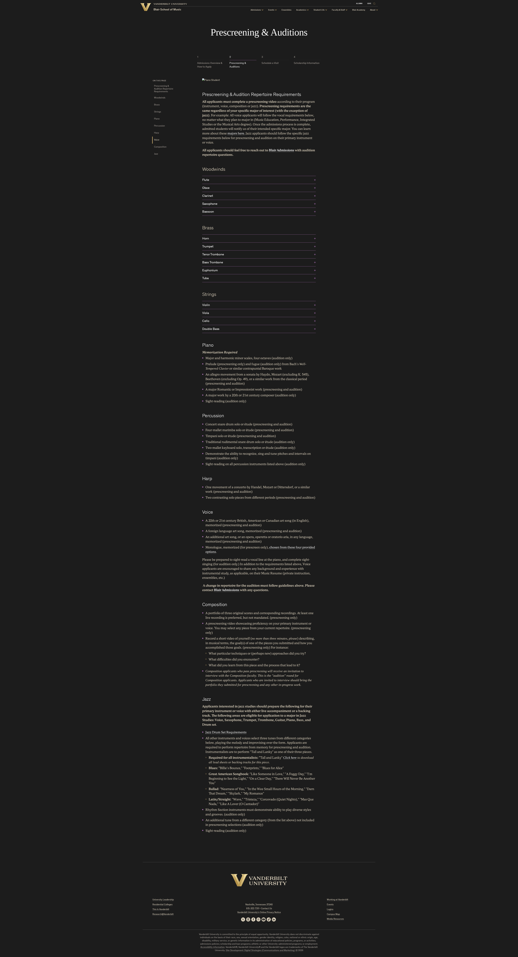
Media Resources (335, 919)
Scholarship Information (306, 63)
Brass (157, 105)
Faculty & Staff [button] (338, 10)
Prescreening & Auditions (237, 65)
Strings (157, 112)
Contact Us (266, 908)
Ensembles (286, 10)
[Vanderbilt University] (259, 880)
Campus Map (333, 914)
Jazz (156, 154)
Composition (160, 147)
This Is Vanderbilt (160, 909)
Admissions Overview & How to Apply (209, 65)
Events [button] (271, 10)
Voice (156, 140)
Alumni (359, 4)
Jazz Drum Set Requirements (225, 732)
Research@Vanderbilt (163, 914)
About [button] (372, 10)
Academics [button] (301, 10)
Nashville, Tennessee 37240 (259, 905)
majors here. (236, 133)
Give (369, 4)
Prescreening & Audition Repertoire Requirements (163, 89)
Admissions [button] (256, 10)
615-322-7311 (252, 908)
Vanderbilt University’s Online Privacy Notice (259, 912)
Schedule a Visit (270, 63)
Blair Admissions (281, 150)
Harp (156, 133)
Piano (157, 119)
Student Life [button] (319, 10)
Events (330, 905)
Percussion (159, 126)
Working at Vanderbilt (337, 900)
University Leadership (163, 900)
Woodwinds (159, 98)
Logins (330, 909)
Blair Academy (358, 10)
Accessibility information (212, 947)
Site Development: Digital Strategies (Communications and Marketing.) (260, 950)
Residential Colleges (162, 905)
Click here (290, 757)
